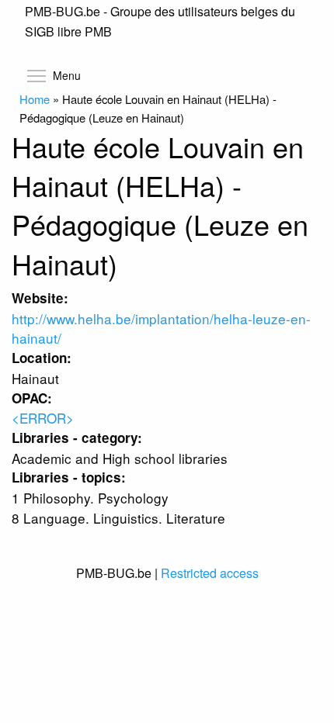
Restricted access (210, 573)
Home (34, 99)
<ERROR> (43, 417)
